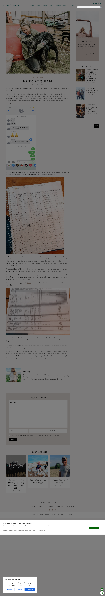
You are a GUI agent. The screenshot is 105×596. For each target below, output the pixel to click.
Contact (72, 5)
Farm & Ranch (38, 77)
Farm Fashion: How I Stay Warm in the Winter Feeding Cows (92, 91)
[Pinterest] (96, 4)
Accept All (30, 589)
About (39, 5)
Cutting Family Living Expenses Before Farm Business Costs (91, 108)
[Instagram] (98, 4)
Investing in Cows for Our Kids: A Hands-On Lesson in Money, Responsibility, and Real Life (92, 75)
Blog (45, 5)
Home (32, 5)
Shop (51, 5)
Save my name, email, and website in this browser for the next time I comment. (34, 435)
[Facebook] (94, 4)
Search (96, 125)
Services (70, 506)
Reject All (20, 589)
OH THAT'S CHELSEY (11, 5)
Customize (9, 589)
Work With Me (61, 5)
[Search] (101, 7)
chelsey (26, 371)
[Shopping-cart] (100, 4)
